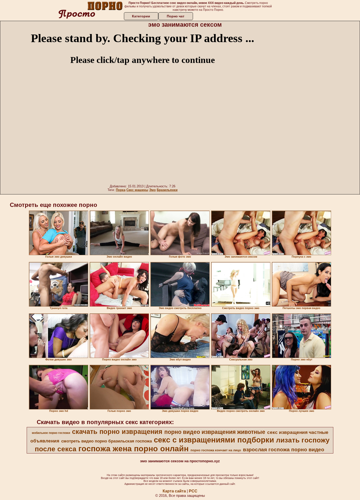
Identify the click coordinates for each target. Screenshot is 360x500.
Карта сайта (174, 491)
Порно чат (175, 16)
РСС (193, 491)
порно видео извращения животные (214, 432)
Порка (120, 190)
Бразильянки (167, 190)
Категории (141, 16)
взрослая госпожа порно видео (283, 449)
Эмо (152, 190)
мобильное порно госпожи (51, 433)
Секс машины (137, 190)
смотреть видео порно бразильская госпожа (106, 441)
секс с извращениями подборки (214, 440)
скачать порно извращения (117, 431)
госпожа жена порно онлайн (133, 448)
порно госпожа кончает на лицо (216, 450)
